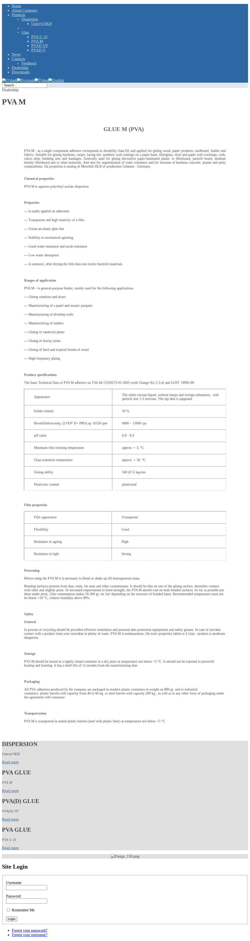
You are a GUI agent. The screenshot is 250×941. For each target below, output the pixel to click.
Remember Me (23, 910)
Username (13, 883)
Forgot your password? (29, 930)
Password (13, 896)
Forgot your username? (29, 935)
